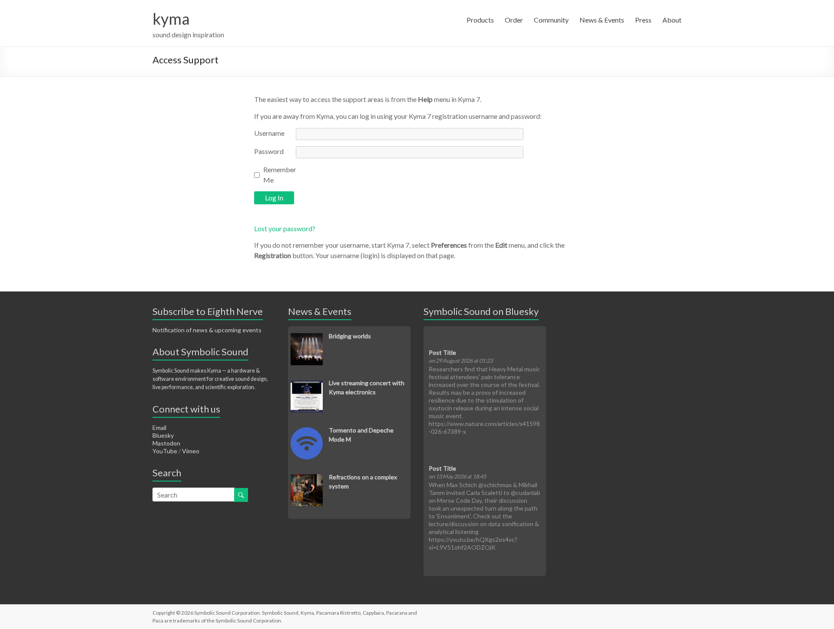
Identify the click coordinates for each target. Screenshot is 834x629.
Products (480, 20)
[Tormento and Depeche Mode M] (307, 432)
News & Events (601, 20)
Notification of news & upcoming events (206, 330)
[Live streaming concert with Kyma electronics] (307, 385)
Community (551, 20)
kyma (171, 18)
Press (643, 20)
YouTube (164, 451)
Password (269, 151)
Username (269, 133)
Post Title (442, 352)
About (672, 20)
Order (514, 20)
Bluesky (163, 435)
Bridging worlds (350, 336)
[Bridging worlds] (307, 337)
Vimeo (190, 451)
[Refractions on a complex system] (307, 478)
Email (159, 427)
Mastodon (166, 443)
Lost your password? (284, 228)
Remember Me (279, 174)
